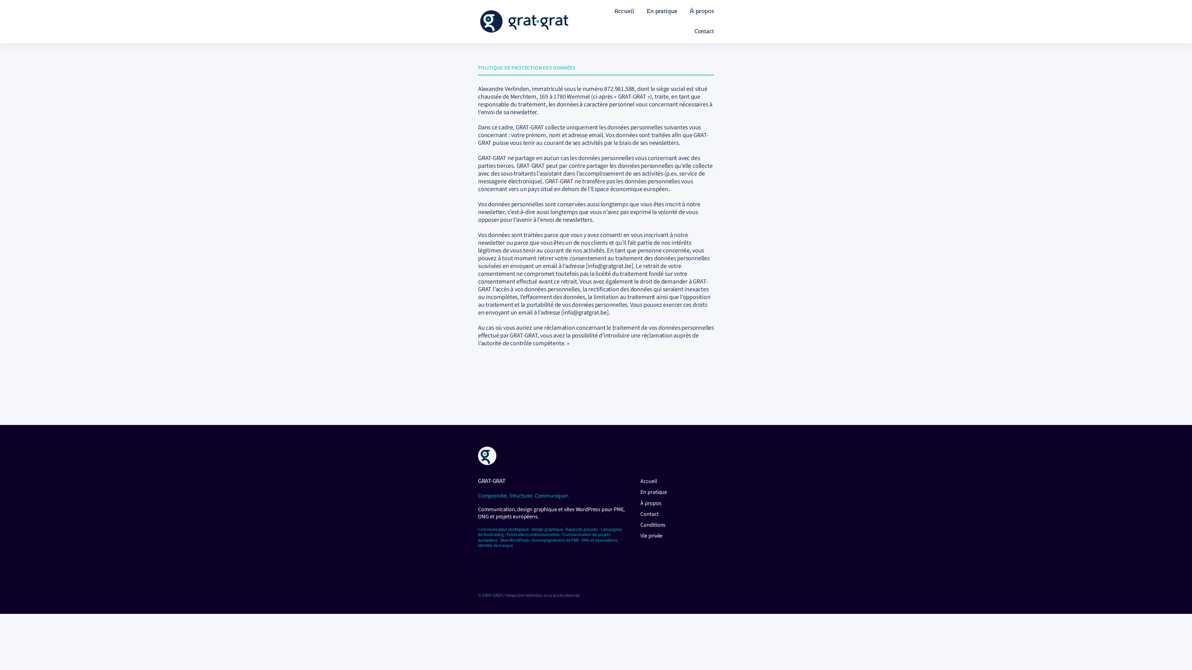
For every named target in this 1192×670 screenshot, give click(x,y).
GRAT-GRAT (492, 481)
